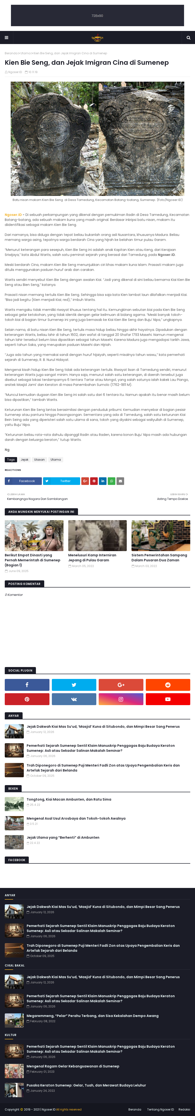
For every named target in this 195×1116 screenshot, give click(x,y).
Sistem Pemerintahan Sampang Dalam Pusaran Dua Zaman (159, 558)
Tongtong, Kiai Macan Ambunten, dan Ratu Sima (69, 799)
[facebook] (27, 685)
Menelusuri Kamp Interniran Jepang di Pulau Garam (92, 558)
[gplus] (121, 685)
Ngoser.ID (15, 72)
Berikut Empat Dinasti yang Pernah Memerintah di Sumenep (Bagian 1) (32, 560)
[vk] (74, 699)
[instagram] (121, 699)
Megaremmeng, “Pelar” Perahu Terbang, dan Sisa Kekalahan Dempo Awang (93, 1015)
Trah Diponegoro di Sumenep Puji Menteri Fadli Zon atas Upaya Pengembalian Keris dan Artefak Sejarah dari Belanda (103, 768)
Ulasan (39, 460)
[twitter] (74, 685)
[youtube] (168, 699)
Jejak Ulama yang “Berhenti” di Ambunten (63, 837)
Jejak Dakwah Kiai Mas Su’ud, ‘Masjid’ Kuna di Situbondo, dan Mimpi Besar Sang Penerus (103, 726)
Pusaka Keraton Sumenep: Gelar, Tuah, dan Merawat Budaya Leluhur (86, 1085)
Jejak (24, 460)
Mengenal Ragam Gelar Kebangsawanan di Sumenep (73, 1066)
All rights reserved (69, 1109)
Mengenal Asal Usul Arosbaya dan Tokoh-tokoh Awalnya (76, 818)
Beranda (11, 53)
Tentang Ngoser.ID (160, 1109)
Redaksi (184, 1109)
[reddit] (168, 685)
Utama (25, 53)
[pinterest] (27, 699)
